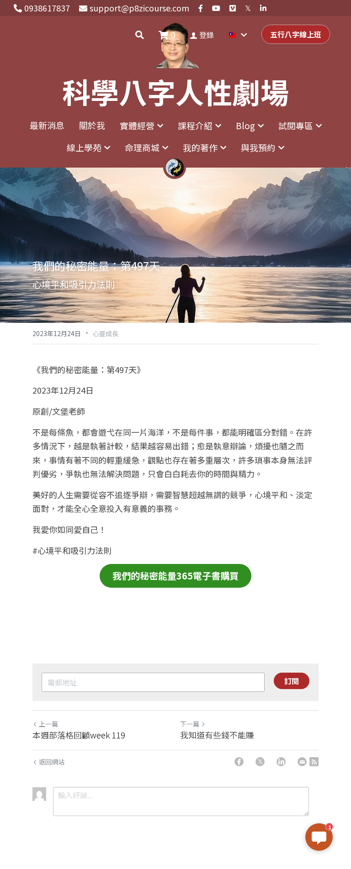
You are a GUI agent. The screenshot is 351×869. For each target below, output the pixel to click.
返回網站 (51, 761)
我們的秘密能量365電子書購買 (175, 575)
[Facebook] (239, 761)
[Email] (302, 761)
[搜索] (139, 34)
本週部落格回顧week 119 (78, 735)
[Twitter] (260, 761)
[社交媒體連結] (200, 8)
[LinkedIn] (281, 761)
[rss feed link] (314, 761)
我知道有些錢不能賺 (217, 735)
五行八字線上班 (295, 34)
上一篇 (48, 723)
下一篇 (189, 723)
